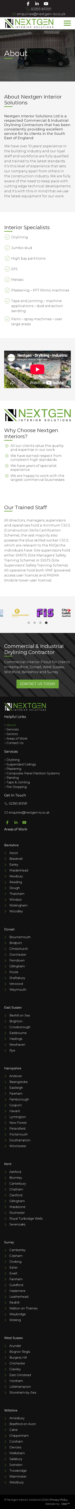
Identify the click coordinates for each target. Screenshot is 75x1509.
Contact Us (14, 743)
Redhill (14, 1302)
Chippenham (19, 1436)
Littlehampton (20, 1387)
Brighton (15, 1021)
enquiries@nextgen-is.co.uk (40, 14)
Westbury (16, 1482)
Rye (12, 1050)
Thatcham (16, 894)
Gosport (15, 1105)
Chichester (17, 1363)
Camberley (17, 1250)
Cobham (15, 1256)
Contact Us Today (37, 684)
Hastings (15, 1039)
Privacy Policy (59, 1499)
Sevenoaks (17, 1224)
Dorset (9, 929)
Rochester (17, 1213)
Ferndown (17, 960)
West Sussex (13, 1338)
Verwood (16, 984)
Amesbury (17, 1418)
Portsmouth (18, 1134)
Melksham (17, 1453)
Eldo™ (65, 1503)
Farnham (15, 1279)
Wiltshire (11, 1410)
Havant (14, 1111)
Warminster (17, 1476)
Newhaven (17, 1044)
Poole (13, 972)
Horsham (16, 1381)
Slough (14, 888)
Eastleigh (16, 1088)
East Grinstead (20, 1375)
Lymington (17, 1117)
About (11, 725)
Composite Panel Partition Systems (33, 773)
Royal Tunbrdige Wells (25, 1218)
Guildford (16, 1285)
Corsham (16, 1441)
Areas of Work (16, 738)
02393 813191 (40, 9)
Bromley (15, 1178)
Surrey (9, 1242)
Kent (7, 1164)
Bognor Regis (19, 1352)
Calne (13, 1430)
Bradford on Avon (22, 1424)
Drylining (13, 760)
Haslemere (17, 1291)
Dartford (15, 1195)
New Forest (18, 1123)
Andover (15, 1076)
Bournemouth (20, 937)
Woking (15, 1320)
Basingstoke (18, 1082)
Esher (13, 1267)
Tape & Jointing (18, 782)
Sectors (12, 734)
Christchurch (18, 949)
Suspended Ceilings (21, 764)
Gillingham (17, 966)
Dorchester (17, 954)
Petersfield (17, 1128)
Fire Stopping (16, 787)
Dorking (15, 1262)
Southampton (19, 1140)
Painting (12, 778)
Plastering (13, 769)
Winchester (17, 1146)
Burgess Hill (18, 1357)
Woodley (16, 911)
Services (12, 729)
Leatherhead (18, 1297)
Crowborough (19, 1027)
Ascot (13, 853)
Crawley (15, 1369)
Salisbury (15, 1459)
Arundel (15, 1346)
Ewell (13, 1273)
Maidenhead (18, 870)
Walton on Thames (23, 1308)
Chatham (16, 1189)
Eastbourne (18, 1033)
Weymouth (17, 989)
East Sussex (13, 1007)
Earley (13, 864)
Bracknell (15, 859)
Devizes (15, 1447)
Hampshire (12, 1068)
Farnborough (19, 1099)
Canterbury (17, 1183)
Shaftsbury (17, 978)
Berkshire (11, 845)
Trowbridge (18, 1471)
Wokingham (18, 905)
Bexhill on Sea (19, 1015)
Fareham (15, 1093)
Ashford (15, 1172)
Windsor (15, 899)
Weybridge (17, 1314)
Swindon (15, 1465)
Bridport (15, 943)
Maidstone (17, 1207)
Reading (15, 882)
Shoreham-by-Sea (22, 1392)
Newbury (16, 876)
